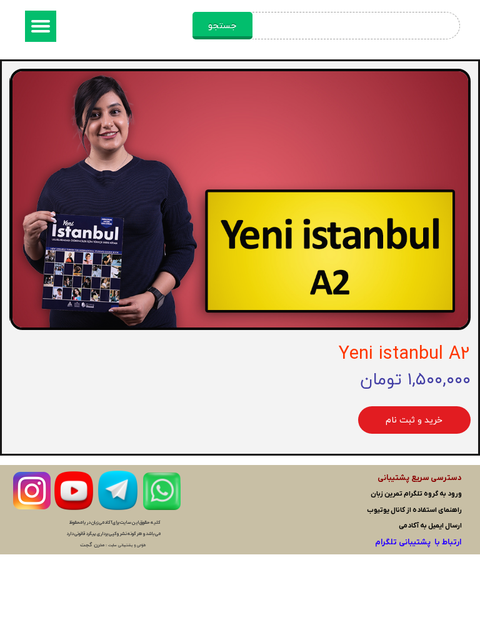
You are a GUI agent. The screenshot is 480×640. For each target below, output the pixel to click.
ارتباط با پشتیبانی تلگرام (418, 542)
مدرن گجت (92, 545)
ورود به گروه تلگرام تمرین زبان (416, 493)
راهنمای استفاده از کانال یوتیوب (414, 510)
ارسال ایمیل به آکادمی (430, 525)
